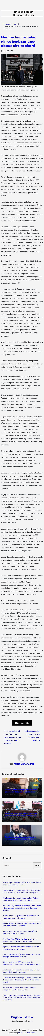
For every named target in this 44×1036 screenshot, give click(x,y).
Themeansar (30, 1033)
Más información (22, 723)
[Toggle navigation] (2, 13)
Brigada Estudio (23, 11)
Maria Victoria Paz (24, 764)
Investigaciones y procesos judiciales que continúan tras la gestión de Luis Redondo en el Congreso (21, 815)
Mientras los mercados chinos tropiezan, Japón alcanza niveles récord (19, 41)
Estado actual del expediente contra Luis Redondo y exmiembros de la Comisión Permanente (20, 839)
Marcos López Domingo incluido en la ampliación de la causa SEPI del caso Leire (21, 792)
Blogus (20, 1033)
